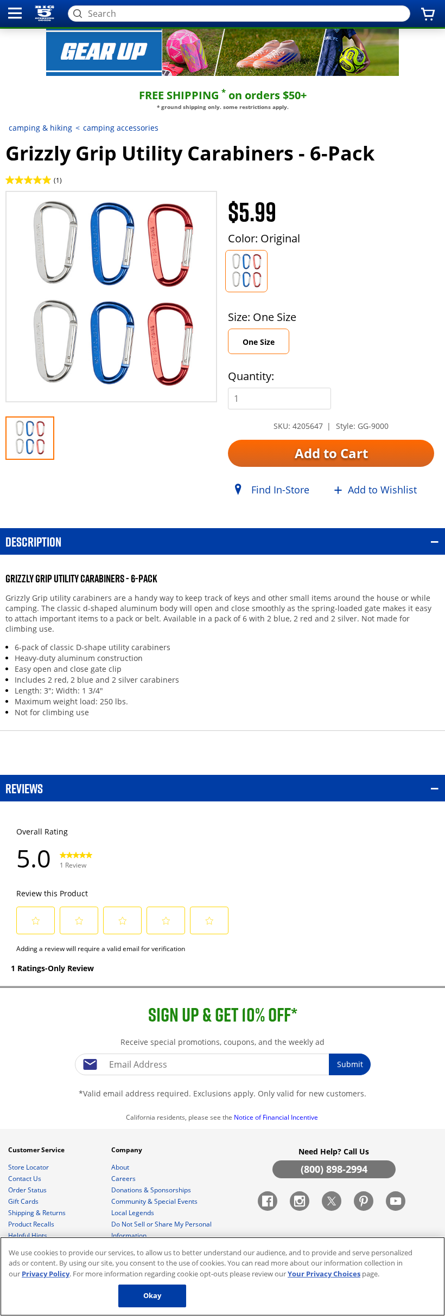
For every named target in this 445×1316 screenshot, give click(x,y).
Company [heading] (127, 1149)
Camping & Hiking (40, 128)
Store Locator (29, 1167)
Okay (152, 1295)
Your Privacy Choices (324, 1274)
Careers (124, 1178)
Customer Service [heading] (37, 1149)
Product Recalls (32, 1224)
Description (33, 541)
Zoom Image (43, 206)
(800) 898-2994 (334, 1169)
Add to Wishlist (382, 489)
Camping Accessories (120, 128)
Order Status (28, 1190)
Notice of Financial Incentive (277, 1117)
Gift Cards (24, 1201)
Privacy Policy (45, 1274)
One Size (259, 342)
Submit (350, 1064)
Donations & (151, 1190)
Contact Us (25, 1178)
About (121, 1167)
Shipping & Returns (37, 1212)
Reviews (24, 788)
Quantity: (251, 376)
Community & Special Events (155, 1201)
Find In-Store (280, 489)
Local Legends (133, 1212)
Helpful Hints (28, 1235)
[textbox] (222, 1064)
